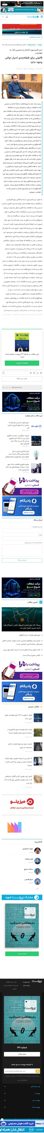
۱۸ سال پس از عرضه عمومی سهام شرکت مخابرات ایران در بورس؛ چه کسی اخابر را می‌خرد (18, 762)
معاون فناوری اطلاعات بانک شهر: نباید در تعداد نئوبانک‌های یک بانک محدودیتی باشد (17, 467)
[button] (42, 17)
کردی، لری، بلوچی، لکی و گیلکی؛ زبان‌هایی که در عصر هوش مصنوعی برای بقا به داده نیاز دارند (18, 780)
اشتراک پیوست (22, 954)
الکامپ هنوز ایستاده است (31, 655)
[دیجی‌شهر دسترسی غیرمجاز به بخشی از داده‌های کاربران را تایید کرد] (36, 431)
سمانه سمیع (28, 869)
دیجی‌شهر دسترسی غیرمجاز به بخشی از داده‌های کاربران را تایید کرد (18, 425)
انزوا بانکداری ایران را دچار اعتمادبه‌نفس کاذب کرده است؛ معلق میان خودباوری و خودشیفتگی (17, 454)
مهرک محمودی (28, 848)
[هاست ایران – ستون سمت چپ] (22, 402)
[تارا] (22, 486)
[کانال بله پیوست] (22, 9)
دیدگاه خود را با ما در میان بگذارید (33, 543)
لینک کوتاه (8, 387)
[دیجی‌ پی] (22, 4)
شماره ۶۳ (18, 69)
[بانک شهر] (22, 26)
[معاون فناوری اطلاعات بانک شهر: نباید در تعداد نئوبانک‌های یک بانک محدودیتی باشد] (36, 473)
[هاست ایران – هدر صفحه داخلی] (22, 32)
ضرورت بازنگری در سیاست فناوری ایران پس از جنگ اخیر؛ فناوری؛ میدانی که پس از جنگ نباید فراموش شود (18, 439)
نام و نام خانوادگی (37, 527)
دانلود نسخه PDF (22, 379)
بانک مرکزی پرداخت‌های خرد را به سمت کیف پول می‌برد (21, 650)
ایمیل (40, 535)
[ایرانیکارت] (22, 1124)
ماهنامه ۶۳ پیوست (22, 363)
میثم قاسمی (29, 879)
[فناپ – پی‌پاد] (22, 506)
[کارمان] (22, 827)
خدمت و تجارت (35, 37)
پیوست (39, 45)
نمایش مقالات (22, 1054)
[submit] (38, 1071)
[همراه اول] (22, 1129)
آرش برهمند (29, 859)
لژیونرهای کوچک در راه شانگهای (29, 635)
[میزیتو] (22, 805)
